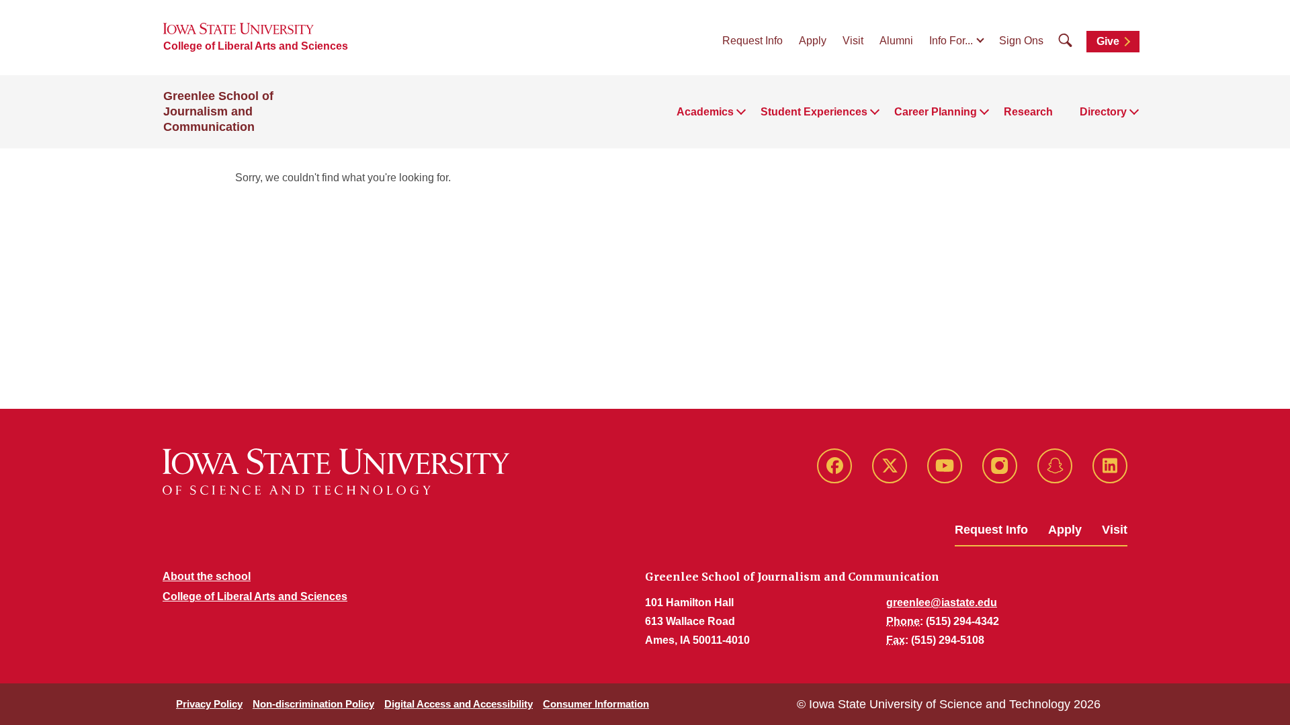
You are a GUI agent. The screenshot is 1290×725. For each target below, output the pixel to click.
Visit (853, 40)
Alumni (896, 40)
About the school (207, 576)
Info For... (951, 40)
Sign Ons (1021, 40)
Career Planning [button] (935, 111)
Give (1107, 41)
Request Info (752, 40)
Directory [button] (1103, 111)
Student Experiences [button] (814, 111)
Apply (812, 40)
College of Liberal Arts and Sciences (255, 46)
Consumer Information (596, 704)
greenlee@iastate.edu (941, 602)
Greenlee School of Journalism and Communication (218, 111)
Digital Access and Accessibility (458, 704)
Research (1028, 111)
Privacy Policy (209, 704)
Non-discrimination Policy (313, 704)
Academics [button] (705, 111)
